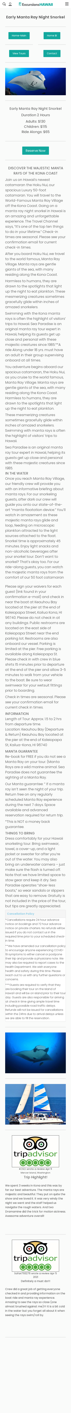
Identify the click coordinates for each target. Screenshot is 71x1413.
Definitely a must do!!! (35, 1281)
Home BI (52, 35)
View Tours (19, 53)
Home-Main (19, 35)
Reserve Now (35, 150)
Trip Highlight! (35, 1177)
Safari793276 (22, 1273)
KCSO (22, 1169)
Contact (52, 53)
